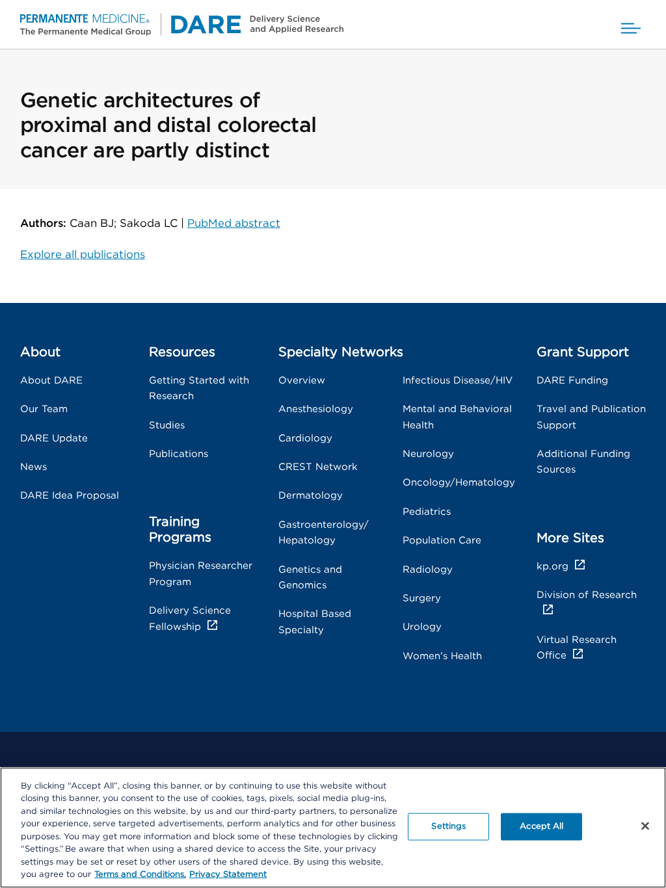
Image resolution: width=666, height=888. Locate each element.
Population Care (442, 540)
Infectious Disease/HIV (458, 380)
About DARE (51, 380)
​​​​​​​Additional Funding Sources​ (583, 462)
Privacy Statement (228, 874)
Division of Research (587, 595)
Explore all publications (82, 255)
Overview (301, 380)
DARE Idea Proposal (69, 496)
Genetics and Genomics (310, 577)
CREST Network (318, 467)
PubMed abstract (233, 223)
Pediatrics (427, 512)
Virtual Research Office (577, 647)
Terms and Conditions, (140, 874)
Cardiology (305, 438)
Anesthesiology (315, 409)
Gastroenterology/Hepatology (323, 532)
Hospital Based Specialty (314, 621)
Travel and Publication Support (591, 417)
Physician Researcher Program (200, 573)
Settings (448, 826)
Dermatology (310, 496)
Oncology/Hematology (459, 483)
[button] (630, 24)
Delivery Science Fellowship (190, 618)
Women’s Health (442, 656)
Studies (167, 425)
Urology (422, 627)
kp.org (552, 566)
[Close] (645, 825)
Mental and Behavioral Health (457, 417)
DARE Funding (572, 380)
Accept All (541, 826)
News (33, 467)
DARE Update (54, 438)
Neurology (428, 454)
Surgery (422, 598)
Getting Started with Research (199, 388)
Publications (178, 454)
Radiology (428, 570)
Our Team (44, 409)
